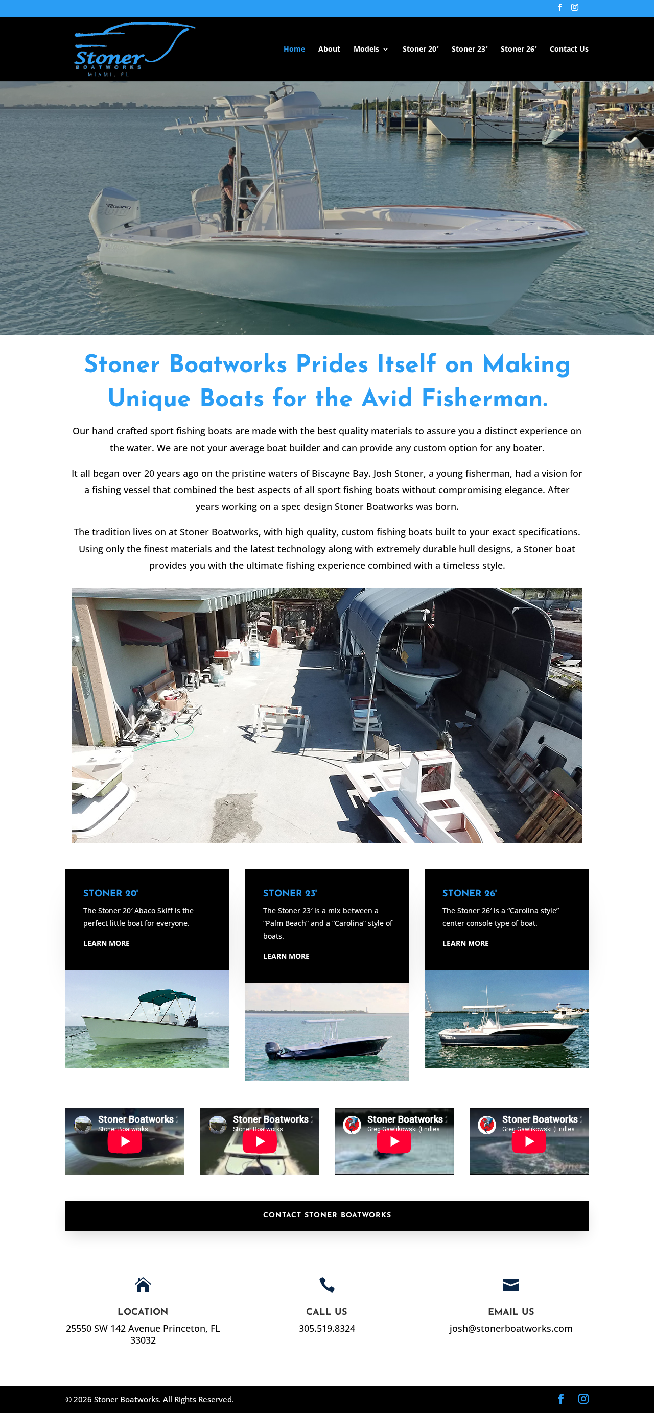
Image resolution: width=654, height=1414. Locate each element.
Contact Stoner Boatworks (327, 1216)
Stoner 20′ (420, 49)
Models (366, 49)
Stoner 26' (469, 894)
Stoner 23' (290, 894)
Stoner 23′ (469, 49)
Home (294, 49)
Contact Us (569, 49)
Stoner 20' (110, 894)
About (329, 49)
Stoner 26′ (518, 49)
